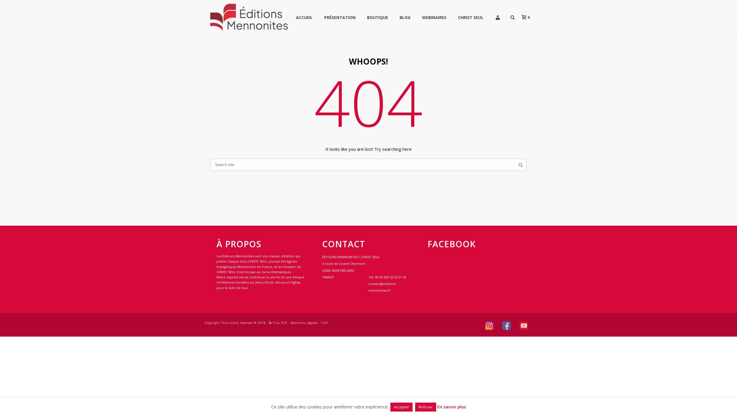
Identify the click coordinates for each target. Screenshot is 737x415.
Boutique (377, 17)
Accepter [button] (401, 407)
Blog (405, 17)
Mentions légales (304, 323)
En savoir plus (451, 407)
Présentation (340, 17)
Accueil (304, 17)
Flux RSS (279, 323)
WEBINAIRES (434, 17)
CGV (324, 323)
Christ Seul (470, 17)
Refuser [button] (426, 407)
